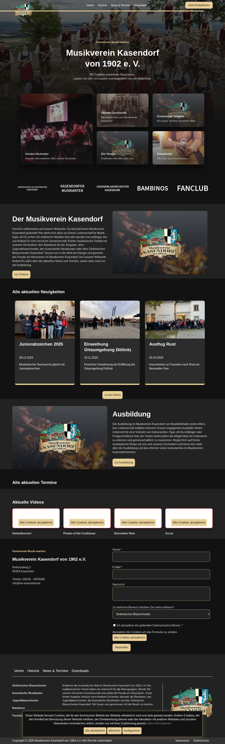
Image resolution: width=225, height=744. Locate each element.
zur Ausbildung (123, 462)
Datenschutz (201, 740)
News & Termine (120, 5)
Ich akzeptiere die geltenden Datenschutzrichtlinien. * (149, 625)
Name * (117, 549)
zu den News (112, 394)
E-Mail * (117, 567)
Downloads (140, 5)
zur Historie (21, 274)
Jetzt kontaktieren (199, 5)
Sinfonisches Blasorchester (29, 685)
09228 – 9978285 (34, 579)
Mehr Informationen (159, 723)
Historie (102, 5)
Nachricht (118, 584)
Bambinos (18, 707)
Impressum (182, 740)
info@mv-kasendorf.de (26, 583)
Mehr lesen (25, 189)
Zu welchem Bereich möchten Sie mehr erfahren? (143, 607)
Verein (90, 5)
